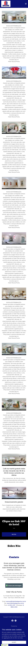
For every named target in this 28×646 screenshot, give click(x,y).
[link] (5, 4)
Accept (14, 642)
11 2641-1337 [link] (11, 605)
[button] (25, 3)
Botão (14, 534)
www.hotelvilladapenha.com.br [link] (15, 603)
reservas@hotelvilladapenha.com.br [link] (16, 601)
